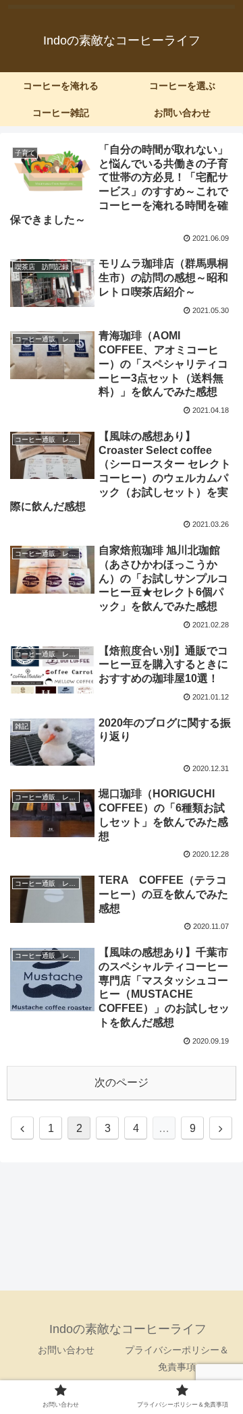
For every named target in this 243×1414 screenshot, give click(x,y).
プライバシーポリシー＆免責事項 (177, 1358)
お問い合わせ (66, 1350)
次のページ (121, 1082)
